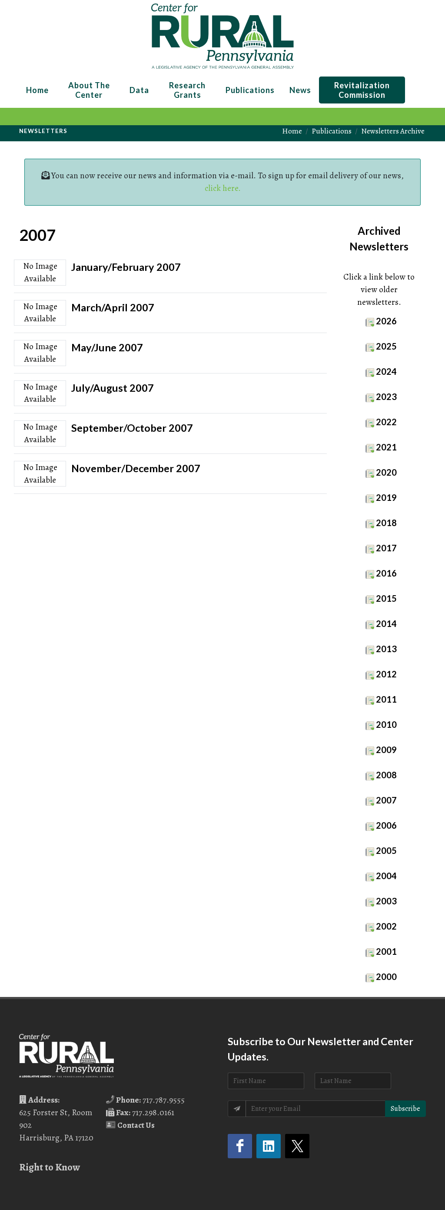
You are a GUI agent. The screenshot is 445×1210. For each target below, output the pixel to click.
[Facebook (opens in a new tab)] (240, 1146)
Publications (332, 131)
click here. (223, 188)
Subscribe (405, 1108)
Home (292, 131)
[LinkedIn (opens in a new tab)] (268, 1146)
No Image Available (40, 272)
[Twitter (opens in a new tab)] (297, 1146)
